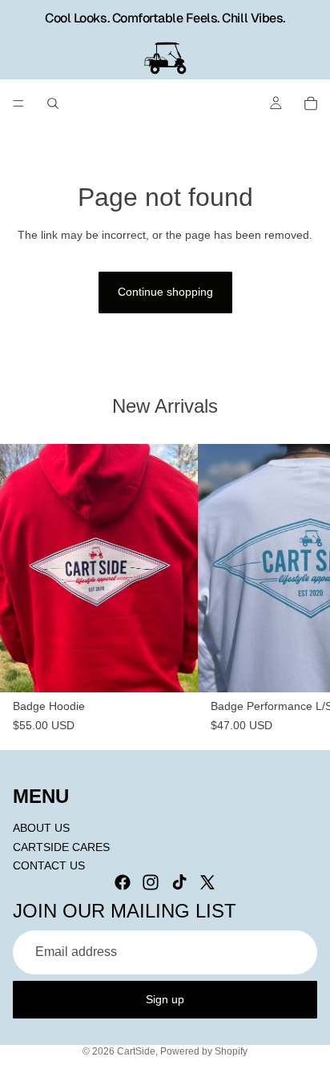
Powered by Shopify (204, 1051)
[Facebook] (122, 881)
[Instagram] (150, 881)
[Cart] (310, 103)
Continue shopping (165, 291)
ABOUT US (41, 827)
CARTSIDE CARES (61, 846)
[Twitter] (207, 881)
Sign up (165, 998)
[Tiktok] (179, 881)
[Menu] (18, 103)
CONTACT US (49, 865)
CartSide (136, 1051)
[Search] (52, 103)
